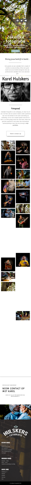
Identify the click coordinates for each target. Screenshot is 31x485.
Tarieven (3, 473)
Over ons (3, 477)
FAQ (2, 479)
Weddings (4, 471)
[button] (15, 15)
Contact (3, 475)
